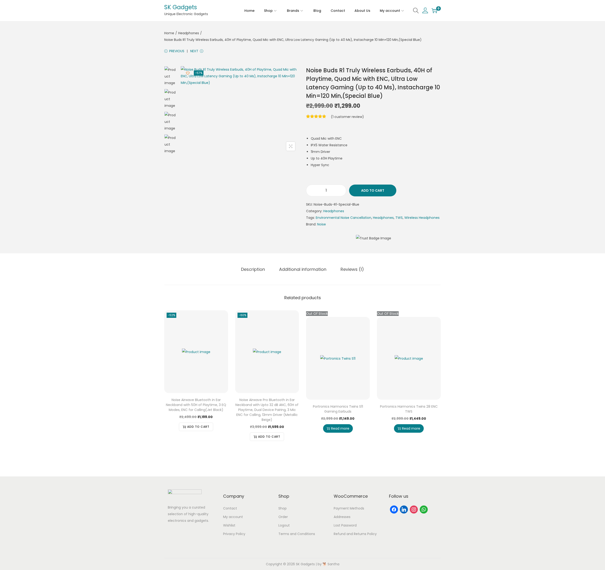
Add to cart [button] (198, 427)
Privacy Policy (234, 533)
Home (169, 33)
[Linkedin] (404, 509)
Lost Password (345, 525)
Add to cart (372, 190)
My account (233, 516)
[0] (434, 10)
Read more (340, 428)
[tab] (253, 269)
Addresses (342, 516)
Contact (230, 508)
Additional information (302, 269)
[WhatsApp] (424, 509)
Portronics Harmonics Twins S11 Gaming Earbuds (338, 409)
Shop (282, 508)
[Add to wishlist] (187, 73)
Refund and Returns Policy (355, 533)
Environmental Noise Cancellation (343, 217)
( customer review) (347, 116)
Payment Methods (349, 508)
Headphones (188, 33)
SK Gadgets (180, 7)
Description (253, 269)
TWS (399, 217)
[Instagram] (414, 509)
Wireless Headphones (422, 217)
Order (283, 516)
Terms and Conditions (296, 533)
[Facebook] (394, 509)
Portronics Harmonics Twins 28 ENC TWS (409, 409)
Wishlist (229, 525)
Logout (284, 525)
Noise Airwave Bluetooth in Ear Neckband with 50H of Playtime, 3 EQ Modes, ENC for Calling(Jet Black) (196, 404)
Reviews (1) (352, 269)
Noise (321, 224)
